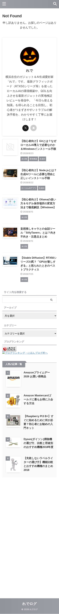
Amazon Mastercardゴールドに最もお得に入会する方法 (38, 399)
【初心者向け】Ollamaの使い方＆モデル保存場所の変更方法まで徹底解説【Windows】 (38, 203)
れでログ (29, 604)
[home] (33, 128)
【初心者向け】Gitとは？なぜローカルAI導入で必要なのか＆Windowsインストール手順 (38, 145)
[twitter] (25, 128)
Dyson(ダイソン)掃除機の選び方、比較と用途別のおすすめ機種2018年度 (38, 443)
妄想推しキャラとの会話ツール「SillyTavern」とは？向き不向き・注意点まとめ (38, 232)
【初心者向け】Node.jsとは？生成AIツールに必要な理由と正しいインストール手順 (38, 174)
